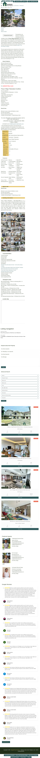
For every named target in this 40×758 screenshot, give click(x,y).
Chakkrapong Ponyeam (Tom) (17, 538)
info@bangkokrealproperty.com (16, 123)
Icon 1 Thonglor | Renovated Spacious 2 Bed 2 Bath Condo (20, 489)
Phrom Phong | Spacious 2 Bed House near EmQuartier (11, 332)
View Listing (20, 434)
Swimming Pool (20, 177)
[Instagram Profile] (4, 549)
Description (3, 27)
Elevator (18, 162)
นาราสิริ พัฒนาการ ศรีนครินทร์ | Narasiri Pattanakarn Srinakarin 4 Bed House (13, 336)
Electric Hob (3, 162)
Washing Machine (4, 181)
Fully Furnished (20, 164)
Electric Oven (11, 162)
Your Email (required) (5, 354)
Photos (2, 30)
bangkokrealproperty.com (16, 544)
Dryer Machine (19, 161)
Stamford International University (7, 271)
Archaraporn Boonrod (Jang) (17, 567)
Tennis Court (19, 178)
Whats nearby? (4, 31)
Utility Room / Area (20, 180)
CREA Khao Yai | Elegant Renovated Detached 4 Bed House (20, 521)
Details (2, 28)
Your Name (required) (5, 348)
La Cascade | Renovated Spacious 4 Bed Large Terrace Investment (20, 458)
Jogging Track (19, 167)
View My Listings (15, 546)
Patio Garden (19, 171)
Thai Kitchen (11, 180)
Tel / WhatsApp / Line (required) (7, 351)
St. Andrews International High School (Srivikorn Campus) (12, 267)
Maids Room (3, 171)
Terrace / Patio (4, 180)
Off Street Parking (12, 171)
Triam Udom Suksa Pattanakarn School (8, 270)
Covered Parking (12, 161)
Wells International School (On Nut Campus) (9, 268)
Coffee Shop (3, 161)
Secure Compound (4, 177)
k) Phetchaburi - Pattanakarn (19, 5)
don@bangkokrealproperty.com (18, 557)
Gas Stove (3, 167)
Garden (18, 165)
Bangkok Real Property (15, 749)
